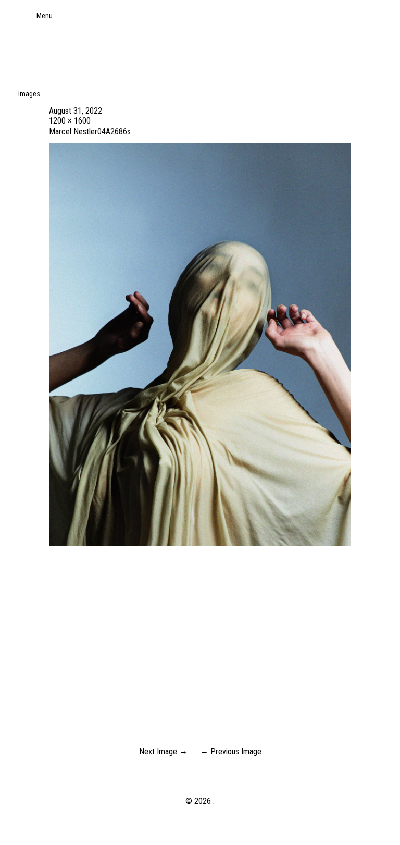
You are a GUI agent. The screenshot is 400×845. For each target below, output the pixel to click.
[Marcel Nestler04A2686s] (200, 543)
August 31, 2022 (75, 111)
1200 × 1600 (70, 121)
